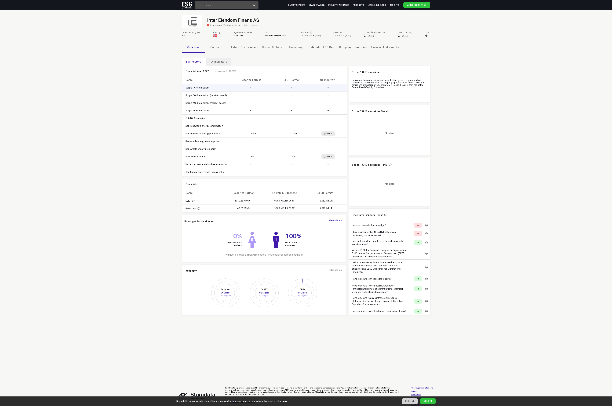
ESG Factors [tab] (193, 61)
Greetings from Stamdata (422, 388)
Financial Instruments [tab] (385, 47)
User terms (416, 395)
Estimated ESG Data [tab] (322, 47)
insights (394, 5)
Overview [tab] (193, 47)
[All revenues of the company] (198, 208)
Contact (414, 391)
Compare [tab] (216, 47)
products (358, 5)
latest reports (296, 5)
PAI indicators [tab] (218, 61)
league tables (316, 5)
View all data (335, 220)
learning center (377, 5)
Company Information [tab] (353, 47)
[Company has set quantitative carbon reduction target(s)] (426, 225)
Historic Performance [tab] (244, 47)
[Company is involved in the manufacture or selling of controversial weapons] (426, 288)
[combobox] (223, 5)
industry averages (338, 5)
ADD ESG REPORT (416, 5)
